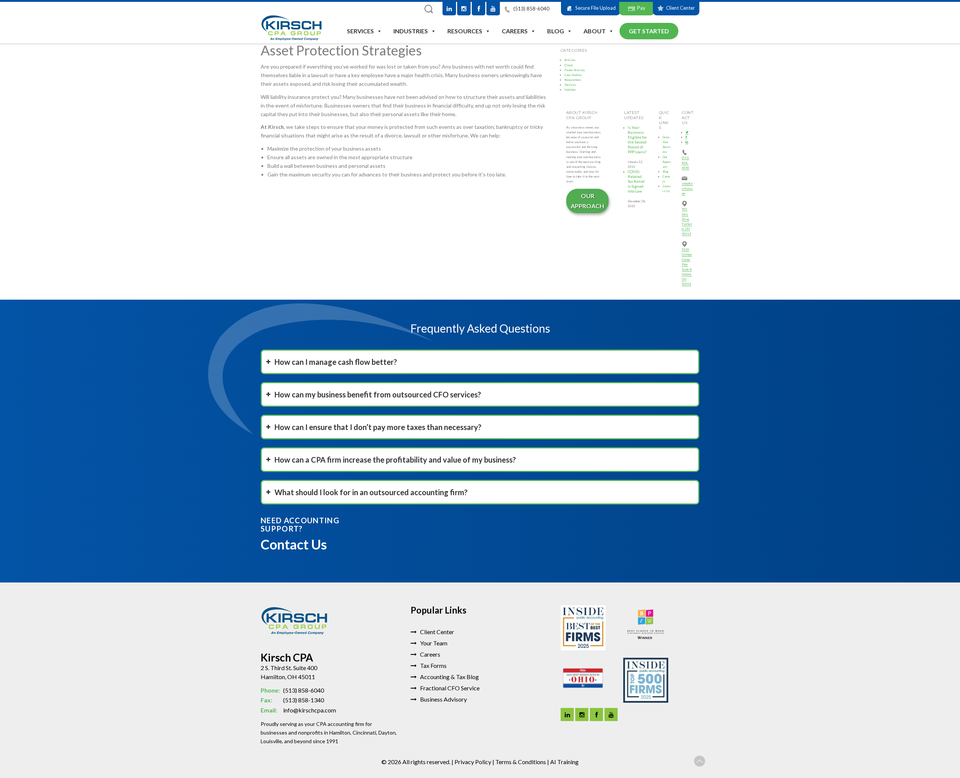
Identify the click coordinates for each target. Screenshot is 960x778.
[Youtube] (493, 8)
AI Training (564, 761)
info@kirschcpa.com (687, 188)
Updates (570, 89)
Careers (515, 30)
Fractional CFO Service (449, 687)
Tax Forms (433, 665)
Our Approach (587, 200)
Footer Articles (574, 70)
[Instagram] (464, 8)
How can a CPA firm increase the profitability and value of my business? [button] (395, 459)
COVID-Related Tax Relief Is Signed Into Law (636, 181)
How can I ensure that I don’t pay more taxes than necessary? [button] (378, 427)
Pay (641, 8)
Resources (464, 30)
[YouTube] (611, 714)
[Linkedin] (567, 714)
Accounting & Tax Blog (449, 676)
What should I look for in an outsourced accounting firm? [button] (371, 492)
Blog (555, 30)
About (595, 30)
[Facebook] (478, 8)
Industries (410, 30)
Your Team (433, 643)
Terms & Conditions (520, 761)
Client (568, 65)
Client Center (680, 8)
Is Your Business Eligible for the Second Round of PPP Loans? (637, 139)
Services (360, 30)
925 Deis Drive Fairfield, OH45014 (687, 221)
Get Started (649, 30)
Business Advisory (443, 699)
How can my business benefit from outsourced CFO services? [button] (377, 394)
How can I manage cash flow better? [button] (335, 361)
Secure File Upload (595, 8)
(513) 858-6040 (530, 9)
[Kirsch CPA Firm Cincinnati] (291, 28)
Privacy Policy (472, 761)
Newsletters (572, 80)
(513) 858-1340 (292, 699)
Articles (570, 60)
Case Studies (573, 75)
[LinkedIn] (449, 8)
